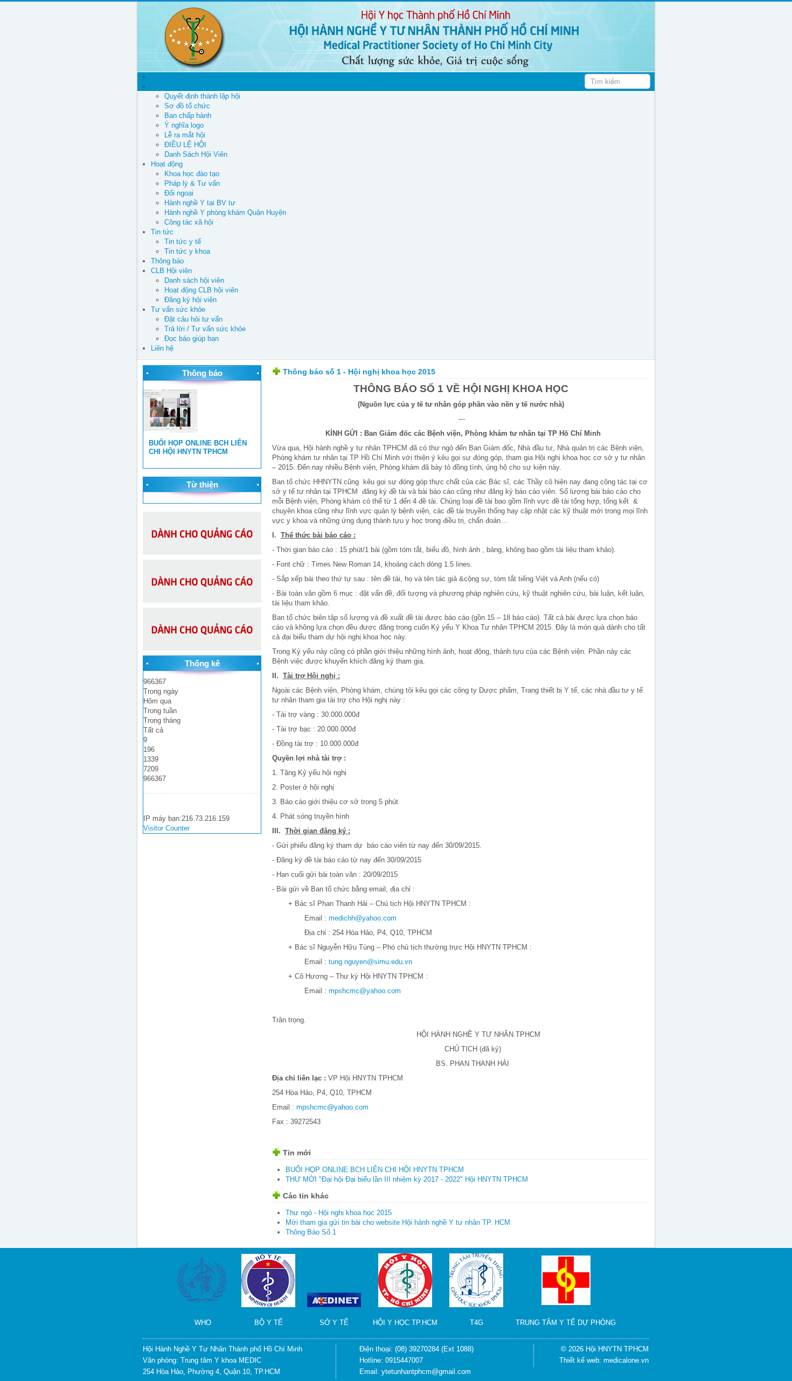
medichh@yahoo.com (363, 918)
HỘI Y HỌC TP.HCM (405, 1323)
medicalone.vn (626, 1360)
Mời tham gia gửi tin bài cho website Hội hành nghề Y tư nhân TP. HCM (398, 1222)
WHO (202, 1323)
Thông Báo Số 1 (311, 1232)
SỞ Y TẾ (334, 1323)
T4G (476, 1323)
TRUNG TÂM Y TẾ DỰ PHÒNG (566, 1323)
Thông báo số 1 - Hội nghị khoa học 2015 (359, 371)
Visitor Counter (166, 828)
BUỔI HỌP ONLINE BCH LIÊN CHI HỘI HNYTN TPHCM (198, 447)
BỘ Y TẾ (268, 1323)
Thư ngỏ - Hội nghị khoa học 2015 (339, 1213)
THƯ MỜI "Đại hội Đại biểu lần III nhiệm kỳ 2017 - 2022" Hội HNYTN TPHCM (407, 1179)
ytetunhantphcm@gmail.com (426, 1372)
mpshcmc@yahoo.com (365, 991)
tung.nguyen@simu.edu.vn (370, 962)
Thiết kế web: (581, 1360)
